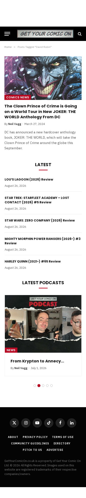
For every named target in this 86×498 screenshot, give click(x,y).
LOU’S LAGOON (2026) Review (29, 179)
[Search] (79, 34)
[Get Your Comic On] (45, 34)
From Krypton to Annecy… (37, 361)
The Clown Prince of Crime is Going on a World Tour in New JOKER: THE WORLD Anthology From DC (40, 111)
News (11, 350)
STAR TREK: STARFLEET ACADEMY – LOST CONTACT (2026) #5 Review (37, 200)
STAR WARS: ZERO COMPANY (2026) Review (40, 220)
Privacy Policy (35, 437)
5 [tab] (51, 385)
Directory (62, 443)
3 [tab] (43, 385)
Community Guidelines (30, 443)
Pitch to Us (32, 449)
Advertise (55, 449)
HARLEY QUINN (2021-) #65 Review (33, 261)
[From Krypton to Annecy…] (43, 324)
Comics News (17, 97)
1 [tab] (35, 385)
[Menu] (7, 34)
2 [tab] (39, 385)
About (13, 437)
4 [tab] (47, 385)
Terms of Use (62, 437)
